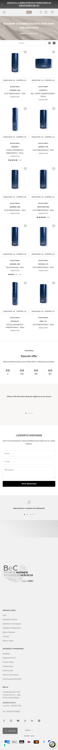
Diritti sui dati (8, 670)
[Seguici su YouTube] (18, 720)
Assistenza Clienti (10, 619)
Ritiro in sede (8, 641)
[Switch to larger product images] (49, 43)
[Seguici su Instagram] (11, 720)
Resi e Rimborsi (9, 632)
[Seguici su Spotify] (39, 720)
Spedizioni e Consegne (12, 624)
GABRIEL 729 (43, 147)
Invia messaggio (29, 484)
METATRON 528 (43, 207)
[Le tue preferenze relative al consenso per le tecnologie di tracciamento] (4, 745)
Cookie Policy (8, 666)
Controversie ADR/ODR (12, 679)
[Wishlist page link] (52, 12)
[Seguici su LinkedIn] (32, 720)
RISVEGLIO (15, 321)
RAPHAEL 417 (43, 264)
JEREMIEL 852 (14, 207)
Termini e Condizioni (11, 675)
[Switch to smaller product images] (54, 43)
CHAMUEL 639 (14, 90)
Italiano (27, 730)
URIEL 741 (43, 321)
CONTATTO (43, 90)
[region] (29, 505)
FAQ (4, 615)
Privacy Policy (8, 662)
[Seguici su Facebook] (4, 720)
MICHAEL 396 (15, 264)
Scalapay (6, 653)
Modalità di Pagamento (12, 628)
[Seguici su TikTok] (25, 720)
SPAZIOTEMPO (15, 87)
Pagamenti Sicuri (9, 658)
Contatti (6, 636)
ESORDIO (14, 147)
